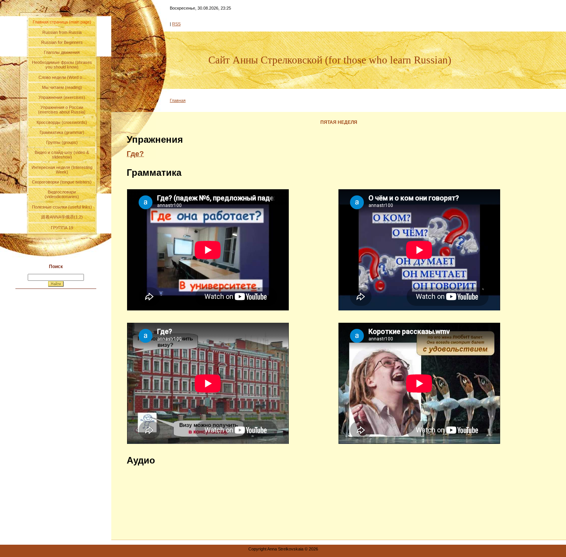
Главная (178, 100)
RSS (176, 24)
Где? (135, 154)
